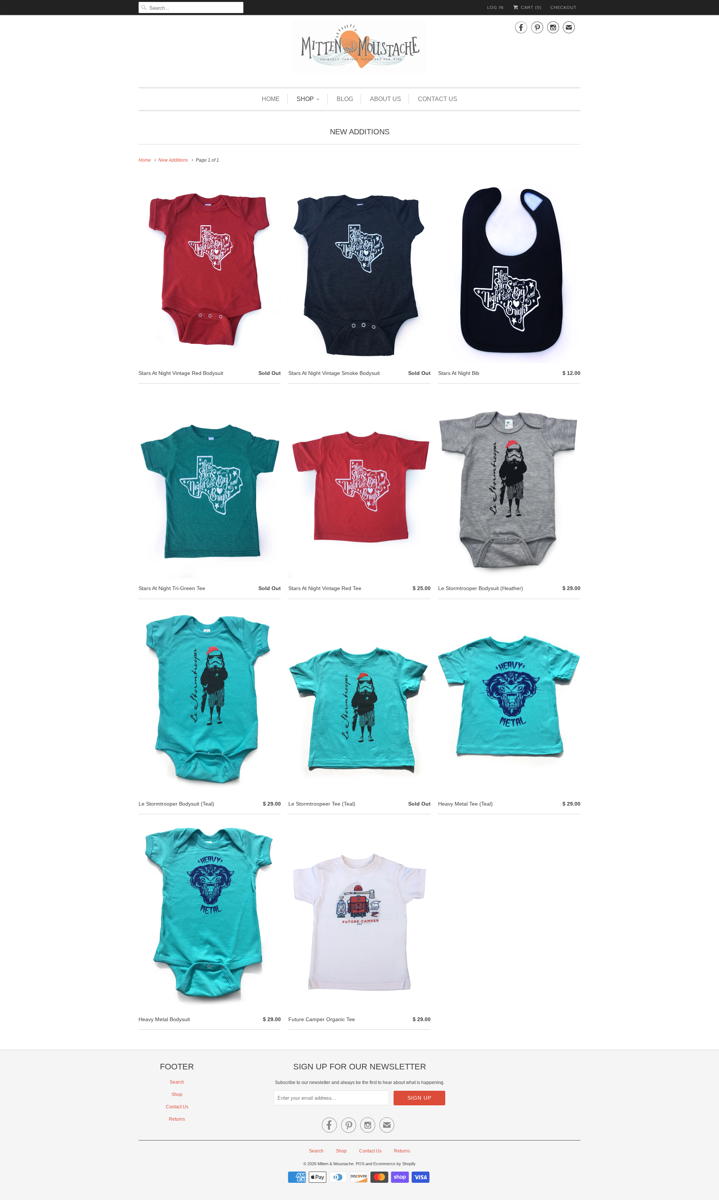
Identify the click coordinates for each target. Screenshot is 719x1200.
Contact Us (437, 99)
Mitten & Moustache (336, 1163)
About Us (385, 99)
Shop (305, 99)
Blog (345, 99)
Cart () (530, 7)
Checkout (563, 7)
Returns (177, 1119)
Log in (495, 7)
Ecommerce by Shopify (394, 1163)
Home (271, 99)
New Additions (359, 132)
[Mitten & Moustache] (359, 50)
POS (360, 1163)
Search (177, 1082)
